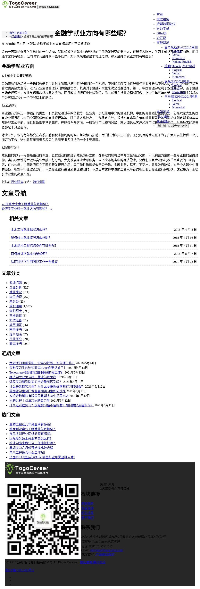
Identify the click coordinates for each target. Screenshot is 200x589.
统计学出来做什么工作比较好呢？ (32, 443)
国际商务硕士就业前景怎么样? (30, 438)
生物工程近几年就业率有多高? (30, 424)
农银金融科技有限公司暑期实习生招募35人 (39, 396)
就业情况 (15, 292)
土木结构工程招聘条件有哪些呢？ (34, 245)
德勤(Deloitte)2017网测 (179, 66)
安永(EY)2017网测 (176, 81)
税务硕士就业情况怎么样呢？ (31, 237)
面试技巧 (15, 343)
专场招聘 (15, 282)
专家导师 (87, 508)
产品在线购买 (104, 554)
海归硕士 (15, 311)
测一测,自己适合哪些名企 (172, 125)
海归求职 (39, 182)
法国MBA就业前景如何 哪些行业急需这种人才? (42, 457)
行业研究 (17, 182)
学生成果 (87, 513)
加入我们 (163, 116)
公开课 (161, 38)
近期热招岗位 (166, 24)
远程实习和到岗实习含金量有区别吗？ (35, 381)
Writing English (182, 61)
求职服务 (163, 19)
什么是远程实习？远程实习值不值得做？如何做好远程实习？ (51, 405)
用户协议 (99, 562)
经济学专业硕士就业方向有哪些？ (27, 208)
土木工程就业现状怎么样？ (29, 229)
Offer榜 (161, 33)
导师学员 (163, 28)
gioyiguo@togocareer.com (106, 550)
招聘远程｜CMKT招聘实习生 (29, 400)
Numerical (178, 58)
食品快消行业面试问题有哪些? (30, 433)
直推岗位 (15, 315)
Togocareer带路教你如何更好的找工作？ (36, 372)
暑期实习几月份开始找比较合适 (31, 448)
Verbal (176, 54)
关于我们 (163, 121)
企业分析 (15, 287)
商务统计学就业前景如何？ (29, 253)
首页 (160, 14)
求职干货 (163, 112)
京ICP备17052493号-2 (19, 570)
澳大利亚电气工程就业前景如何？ (32, 429)
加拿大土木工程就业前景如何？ (25, 204)
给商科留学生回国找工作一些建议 (34, 261)
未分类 (14, 301)
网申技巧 (15, 329)
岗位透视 (15, 297)
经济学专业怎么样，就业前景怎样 (32, 377)
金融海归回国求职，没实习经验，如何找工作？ (42, 363)
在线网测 (163, 42)
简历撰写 (15, 325)
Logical (177, 51)
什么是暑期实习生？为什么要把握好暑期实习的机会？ (46, 386)
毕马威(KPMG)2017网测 (180, 96)
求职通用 (15, 306)
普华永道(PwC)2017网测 (181, 47)
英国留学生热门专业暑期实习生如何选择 (37, 391)
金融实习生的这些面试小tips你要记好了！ (38, 367)
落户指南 (15, 334)
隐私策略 (86, 562)
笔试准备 (15, 320)
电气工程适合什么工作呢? (27, 452)
